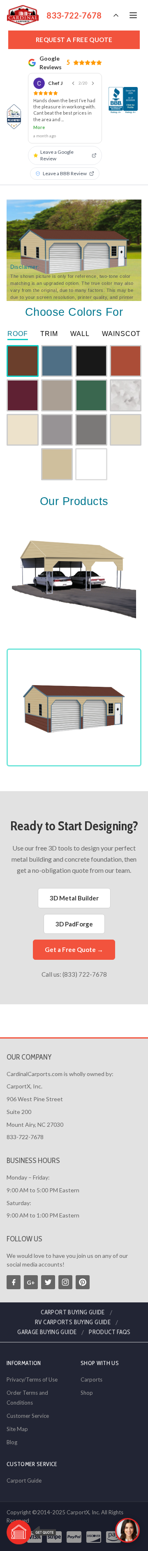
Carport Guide (24, 1480)
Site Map (17, 1429)
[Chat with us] (127, 1530)
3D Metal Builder (74, 898)
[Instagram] (65, 1282)
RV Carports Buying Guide (73, 1322)
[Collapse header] (116, 15)
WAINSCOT (121, 333)
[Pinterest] (83, 1282)
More (39, 127)
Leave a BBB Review (65, 173)
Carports (91, 1379)
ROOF (17, 333)
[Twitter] (48, 1282)
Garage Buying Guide (46, 1332)
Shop (87, 1392)
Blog (12, 1442)
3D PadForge (74, 924)
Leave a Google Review (57, 155)
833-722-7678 (74, 15)
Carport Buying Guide (73, 1312)
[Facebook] (14, 1282)
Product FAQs (110, 1332)
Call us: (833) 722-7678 (74, 974)
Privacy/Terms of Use (32, 1379)
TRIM (49, 333)
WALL (80, 333)
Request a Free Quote (74, 39)
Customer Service (28, 1415)
